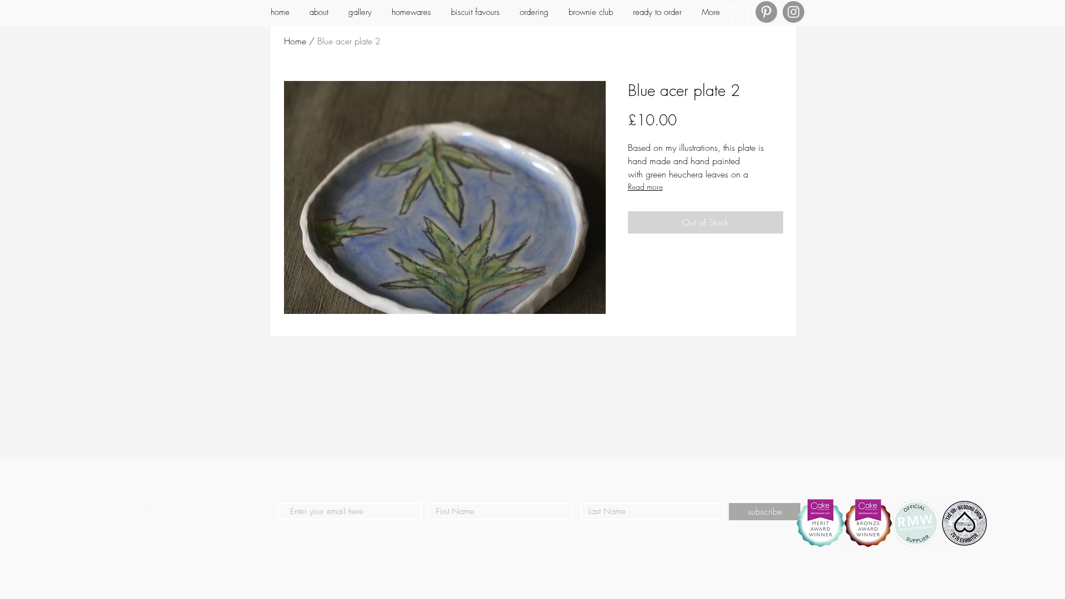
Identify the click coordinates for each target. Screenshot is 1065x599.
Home (295, 41)
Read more (645, 186)
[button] (739, 11)
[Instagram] (793, 12)
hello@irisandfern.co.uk (179, 511)
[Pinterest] (766, 12)
